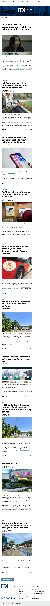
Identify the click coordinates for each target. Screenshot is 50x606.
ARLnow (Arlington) (35, 586)
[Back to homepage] (4, 1)
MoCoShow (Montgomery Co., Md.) (38, 591)
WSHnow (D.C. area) (35, 598)
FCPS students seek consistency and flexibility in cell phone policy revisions (16, 26)
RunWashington (35, 596)
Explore (23, 1)
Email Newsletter (22, 589)
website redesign (6, 390)
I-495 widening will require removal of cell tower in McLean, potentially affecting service (17, 408)
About (9, 1)
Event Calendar (22, 591)
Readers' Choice (22, 593)
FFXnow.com (6, 466)
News (3, 243)
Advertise (14, 1)
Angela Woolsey (6, 253)
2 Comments (29, 396)
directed (22, 230)
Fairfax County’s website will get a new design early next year (16, 358)
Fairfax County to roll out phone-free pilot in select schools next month (15, 85)
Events (19, 1)
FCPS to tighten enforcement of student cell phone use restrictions (16, 194)
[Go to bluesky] (14, 598)
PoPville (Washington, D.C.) (37, 593)
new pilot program (11, 173)
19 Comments (29, 74)
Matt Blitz (5, 363)
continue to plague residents (15, 560)
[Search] (47, 4)
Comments (29, 129)
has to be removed (13, 337)
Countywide (4, 22)
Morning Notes (9, 463)
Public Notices (30, 1)
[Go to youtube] (9, 598)
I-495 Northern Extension (24, 450)
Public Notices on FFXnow (24, 596)
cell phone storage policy (26, 60)
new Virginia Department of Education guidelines (22, 69)
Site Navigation (22, 598)
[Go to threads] (12, 598)
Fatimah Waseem (7, 530)
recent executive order (14, 171)
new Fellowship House (27, 508)
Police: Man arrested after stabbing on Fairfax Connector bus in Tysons (15, 248)
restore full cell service (10, 505)
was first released (11, 567)
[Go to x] (2, 598)
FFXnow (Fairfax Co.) (36, 589)
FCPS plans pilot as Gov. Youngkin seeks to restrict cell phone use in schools (15, 139)
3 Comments (29, 238)
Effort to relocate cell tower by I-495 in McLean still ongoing (16, 303)
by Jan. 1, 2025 (23, 71)
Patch (11, 511)
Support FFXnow (38, 1)
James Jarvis (6, 31)
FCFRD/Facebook (13, 501)
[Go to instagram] (7, 598)
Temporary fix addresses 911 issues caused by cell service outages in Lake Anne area (16, 525)
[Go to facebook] (4, 598)
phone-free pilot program (20, 65)
